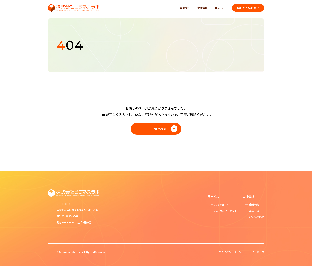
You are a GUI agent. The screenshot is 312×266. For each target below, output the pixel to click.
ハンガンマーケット (225, 211)
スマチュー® (221, 204)
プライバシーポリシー (231, 252)
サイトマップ (256, 252)
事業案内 (185, 8)
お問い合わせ (251, 8)
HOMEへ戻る (157, 128)
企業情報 (202, 8)
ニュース (220, 8)
